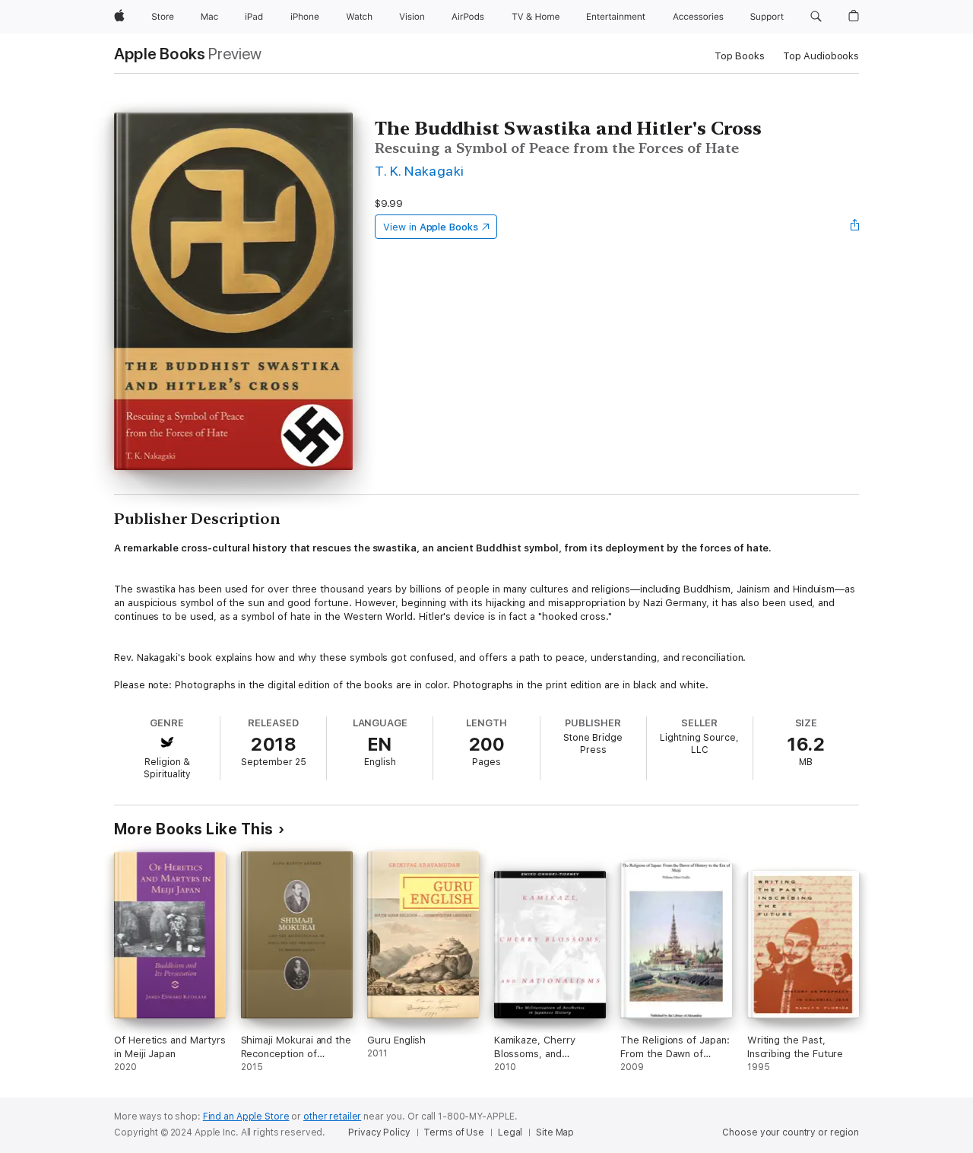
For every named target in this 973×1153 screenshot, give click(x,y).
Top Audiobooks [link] (821, 56)
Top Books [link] (740, 56)
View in (430, 227)
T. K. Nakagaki (419, 171)
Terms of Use (453, 1132)
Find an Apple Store (246, 1116)
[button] (816, 16)
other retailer (332, 1116)
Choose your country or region (790, 1132)
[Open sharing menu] (855, 227)
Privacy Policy (379, 1132)
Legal (510, 1132)
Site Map (555, 1132)
